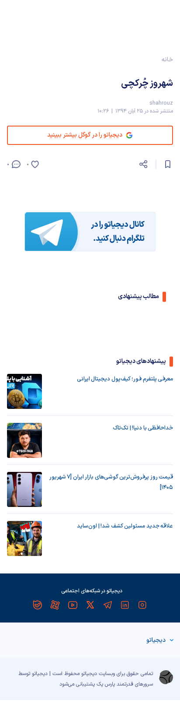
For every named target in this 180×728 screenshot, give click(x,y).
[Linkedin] (125, 605)
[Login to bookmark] (168, 164)
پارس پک (106, 684)
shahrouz (161, 103)
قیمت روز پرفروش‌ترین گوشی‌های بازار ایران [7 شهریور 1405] (111, 482)
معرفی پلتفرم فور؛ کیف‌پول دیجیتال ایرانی (125, 379)
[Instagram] (142, 605)
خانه (167, 59)
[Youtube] (73, 605)
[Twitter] (90, 605)
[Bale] (38, 605)
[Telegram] (107, 605)
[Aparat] (55, 605)
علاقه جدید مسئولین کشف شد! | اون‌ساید (125, 526)
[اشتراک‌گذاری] (143, 164)
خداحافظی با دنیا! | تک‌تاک (143, 428)
